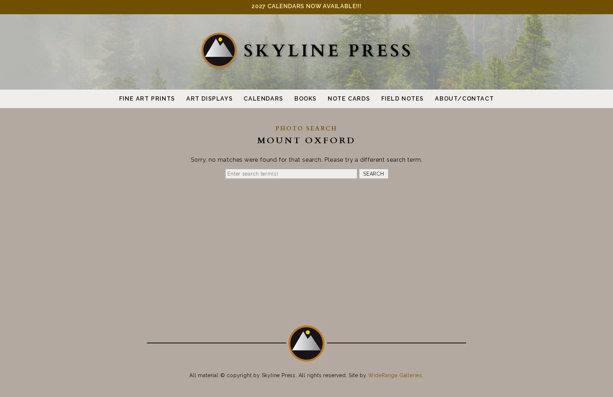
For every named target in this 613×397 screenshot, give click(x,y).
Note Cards (349, 98)
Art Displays (209, 98)
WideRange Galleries (395, 375)
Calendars (263, 98)
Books (305, 98)
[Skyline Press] (306, 66)
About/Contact (464, 98)
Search (373, 174)
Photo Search (306, 129)
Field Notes (402, 98)
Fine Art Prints (147, 98)
